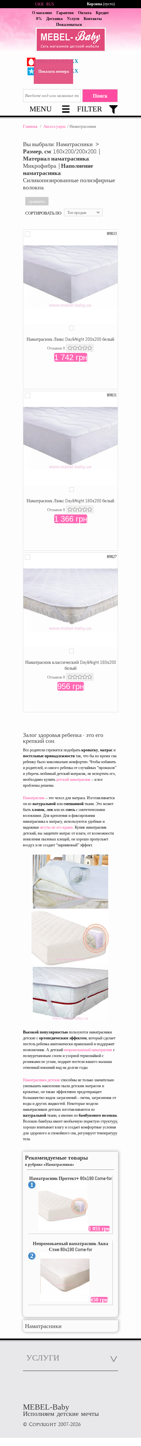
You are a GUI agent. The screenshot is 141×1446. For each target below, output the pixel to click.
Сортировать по (43, 213)
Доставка (54, 18)
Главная (30, 126)
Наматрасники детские (41, 1080)
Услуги (73, 18)
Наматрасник (34, 798)
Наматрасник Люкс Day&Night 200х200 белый (70, 339)
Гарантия (65, 12)
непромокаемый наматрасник (88, 1050)
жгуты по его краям (56, 827)
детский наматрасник (73, 779)
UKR (39, 4)
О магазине (42, 12)
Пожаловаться (69, 24)
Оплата (84, 12)
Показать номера (53, 71)
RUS (50, 4)
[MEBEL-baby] (70, 41)
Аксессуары (54, 126)
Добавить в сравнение (28, 234)
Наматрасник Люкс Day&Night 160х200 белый (70, 501)
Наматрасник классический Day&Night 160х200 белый (70, 665)
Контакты (93, 18)
